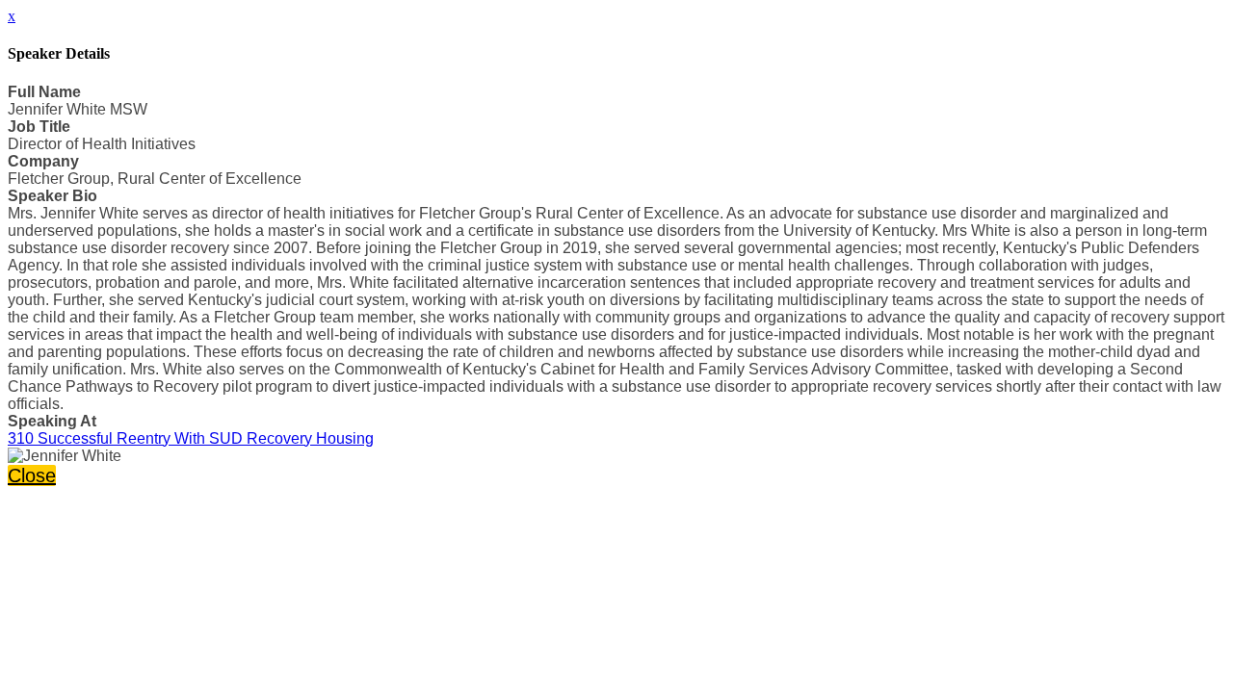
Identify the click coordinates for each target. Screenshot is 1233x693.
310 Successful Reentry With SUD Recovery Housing (191, 438)
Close (32, 475)
